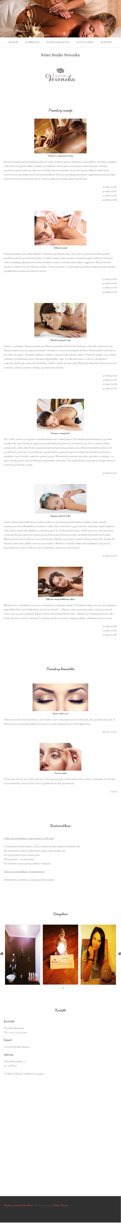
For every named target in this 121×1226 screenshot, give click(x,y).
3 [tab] (62, 988)
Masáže (13, 42)
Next (119, 953)
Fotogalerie (85, 42)
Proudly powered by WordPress (18, 1205)
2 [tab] (58, 988)
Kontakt (106, 42)
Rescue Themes (60, 1205)
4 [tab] (67, 988)
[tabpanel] (23, 953)
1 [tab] (53, 988)
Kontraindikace (58, 42)
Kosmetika (32, 42)
